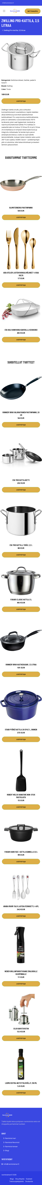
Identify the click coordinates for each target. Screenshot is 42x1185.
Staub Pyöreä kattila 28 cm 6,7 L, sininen (21, 729)
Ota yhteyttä (19, 1179)
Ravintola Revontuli (12, 1142)
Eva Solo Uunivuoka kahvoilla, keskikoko (21, 330)
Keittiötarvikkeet (17, 80)
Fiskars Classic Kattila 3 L (21, 599)
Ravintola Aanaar (11, 1146)
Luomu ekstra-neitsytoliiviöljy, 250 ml (21, 1083)
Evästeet (29, 1179)
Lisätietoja (21, 101)
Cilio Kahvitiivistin (21, 1028)
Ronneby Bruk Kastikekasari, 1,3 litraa (21, 664)
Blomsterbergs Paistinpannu (21, 207)
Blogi (7, 1150)
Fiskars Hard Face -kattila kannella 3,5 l (21, 852)
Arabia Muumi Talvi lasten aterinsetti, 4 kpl (21, 906)
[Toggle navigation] (4, 11)
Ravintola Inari (10, 1138)
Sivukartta (29, 1181)
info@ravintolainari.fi (8, 3)
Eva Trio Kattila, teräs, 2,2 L (21, 545)
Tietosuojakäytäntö (16, 1181)
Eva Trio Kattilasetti (21, 480)
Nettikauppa (33, 11)
